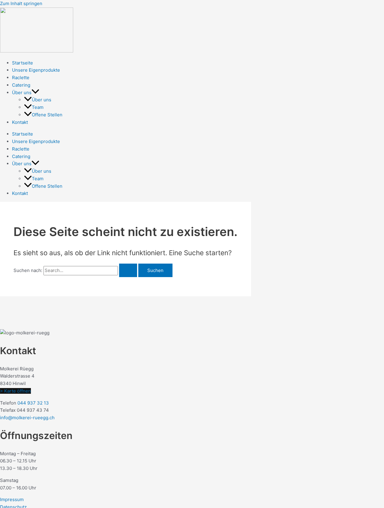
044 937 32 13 (33, 403)
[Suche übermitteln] (128, 270)
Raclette (20, 77)
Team (38, 107)
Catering (21, 85)
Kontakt (20, 122)
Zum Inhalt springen (21, 3)
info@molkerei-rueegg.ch (27, 417)
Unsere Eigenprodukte (36, 70)
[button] (35, 92)
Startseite (22, 63)
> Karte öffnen (15, 391)
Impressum (12, 499)
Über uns (22, 92)
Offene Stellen (47, 115)
